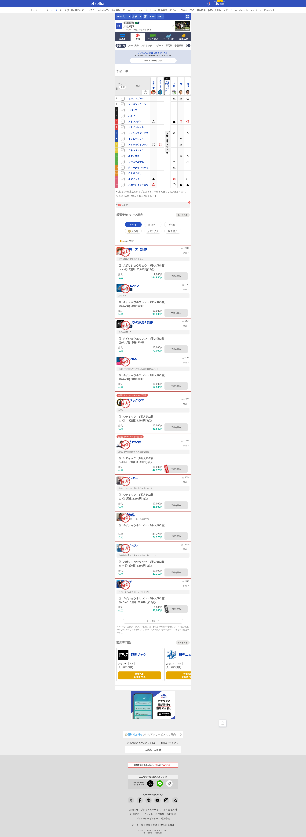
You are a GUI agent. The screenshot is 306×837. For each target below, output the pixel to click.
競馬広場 (201, 10)
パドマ (131, 116)
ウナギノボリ (135, 173)
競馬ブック (138, 654)
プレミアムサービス (151, 809)
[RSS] (175, 800)
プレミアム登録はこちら (153, 60)
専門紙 (169, 45)
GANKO (132, 358)
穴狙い (172, 224)
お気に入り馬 (214, 10)
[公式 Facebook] (140, 800)
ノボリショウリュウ (138, 185)
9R (153, 16)
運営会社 (165, 818)
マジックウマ (135, 400)
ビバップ (132, 110)
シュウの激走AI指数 (139, 322)
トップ (33, 10)
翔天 (129, 582)
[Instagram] (166, 800)
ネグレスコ (133, 156)
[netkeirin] (153, 765)
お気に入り (153, 231)
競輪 (221, 3)
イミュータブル (136, 139)
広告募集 (159, 814)
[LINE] (148, 800)
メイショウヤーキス (138, 133)
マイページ (255, 10)
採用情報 (171, 814)
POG (191, 10)
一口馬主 (182, 10)
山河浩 (130, 515)
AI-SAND (132, 285)
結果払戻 (183, 39)
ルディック (133, 179)
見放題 (133, 231)
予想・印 (121, 45)
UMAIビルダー (78, 10)
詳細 (185, 253)
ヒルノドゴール (136, 98)
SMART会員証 (167, 825)
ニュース (43, 10)
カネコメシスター (137, 150)
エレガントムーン (137, 104)
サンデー (132, 478)
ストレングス (135, 121)
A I (60, 10)
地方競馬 (115, 10)
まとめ (233, 10)
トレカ (152, 10)
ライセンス (147, 814)
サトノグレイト (136, 127)
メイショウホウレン (138, 144)
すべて (133, 224)
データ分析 (168, 39)
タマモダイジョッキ (138, 167)
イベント (243, 10)
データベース (129, 10)
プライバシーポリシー (147, 818)
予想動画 (179, 45)
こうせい (132, 545)
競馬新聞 (162, 10)
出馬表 (122, 39)
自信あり (153, 224)
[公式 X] (131, 800)
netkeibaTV (103, 10)
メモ (225, 10)
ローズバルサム (136, 162)
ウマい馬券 (133, 45)
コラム (91, 10)
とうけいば (133, 441)
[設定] (145, 92)
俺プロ (172, 10)
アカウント (269, 10)
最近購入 (173, 231)
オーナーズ (137, 825)
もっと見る (182, 215)
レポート (158, 45)
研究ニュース (188, 654)
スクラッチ (146, 45)
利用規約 (134, 814)
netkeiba (96, 3)
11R (160, 16)
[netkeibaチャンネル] (157, 800)
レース (54, 10)
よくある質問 (170, 809)
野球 (155, 825)
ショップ (142, 10)
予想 (66, 10)
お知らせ (133, 809)
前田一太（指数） (138, 249)
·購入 (153, 39)
